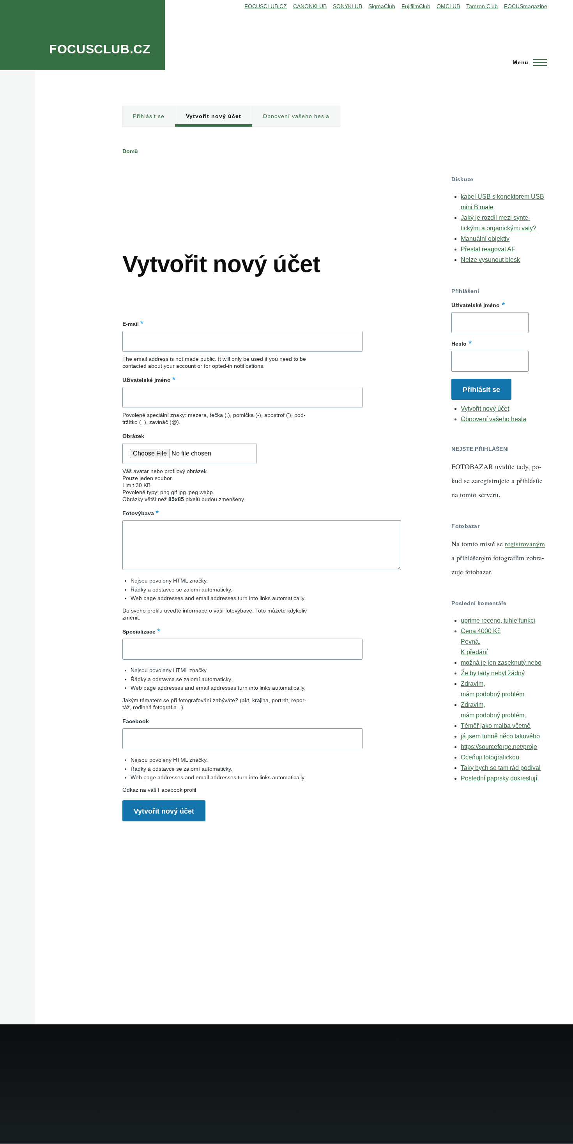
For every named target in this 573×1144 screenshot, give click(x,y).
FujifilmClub (415, 6)
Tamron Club (482, 6)
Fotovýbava (138, 513)
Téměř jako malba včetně (496, 725)
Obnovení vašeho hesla (296, 116)
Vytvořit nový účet (213, 116)
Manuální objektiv (485, 238)
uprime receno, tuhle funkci (498, 620)
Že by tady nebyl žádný (493, 673)
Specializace (139, 631)
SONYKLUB (347, 6)
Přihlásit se (148, 116)
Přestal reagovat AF (488, 249)
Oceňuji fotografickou (490, 757)
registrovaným (525, 543)
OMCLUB (448, 6)
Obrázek (133, 436)
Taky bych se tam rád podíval (501, 767)
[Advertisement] (264, 193)
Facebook (135, 721)
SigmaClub (381, 6)
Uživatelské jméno (146, 380)
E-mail (130, 324)
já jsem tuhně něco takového (500, 736)
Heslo (459, 344)
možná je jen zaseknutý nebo (501, 662)
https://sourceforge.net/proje (499, 746)
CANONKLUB (310, 6)
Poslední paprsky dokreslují (499, 778)
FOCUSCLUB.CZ (100, 49)
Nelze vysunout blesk (490, 259)
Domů (130, 151)
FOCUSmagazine (525, 6)
